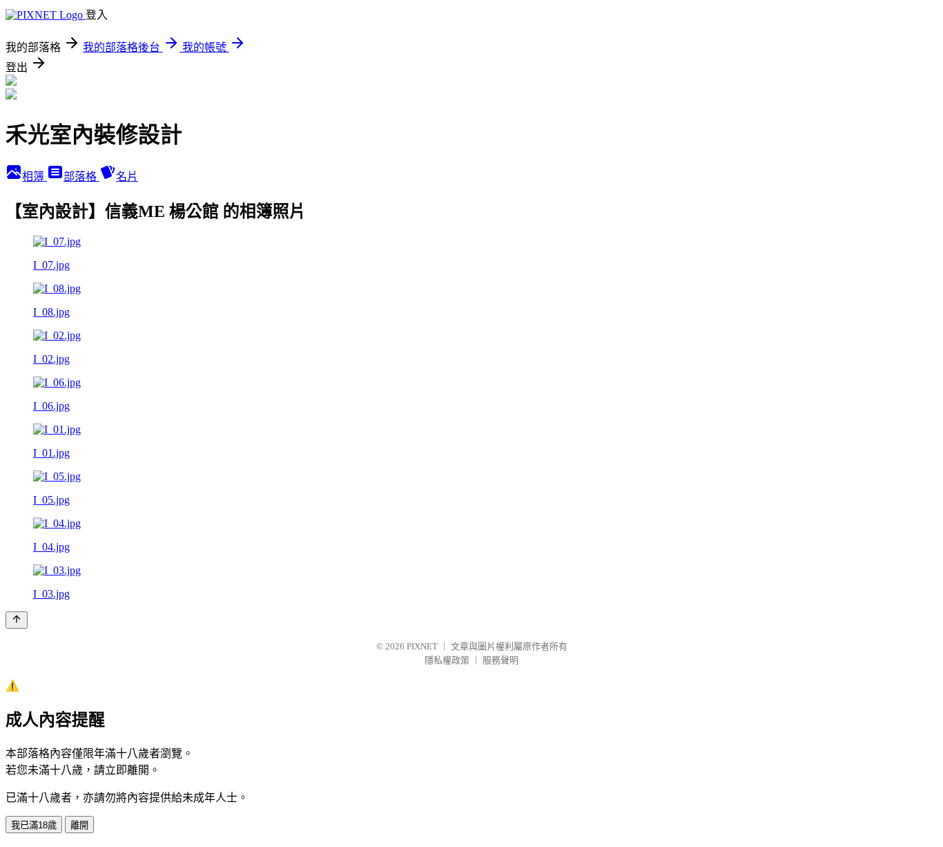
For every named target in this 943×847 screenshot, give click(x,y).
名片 (127, 176)
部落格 (81, 176)
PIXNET (422, 646)
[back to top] (17, 620)
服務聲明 (500, 660)
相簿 (34, 176)
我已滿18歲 (34, 825)
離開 (79, 825)
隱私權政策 (447, 660)
